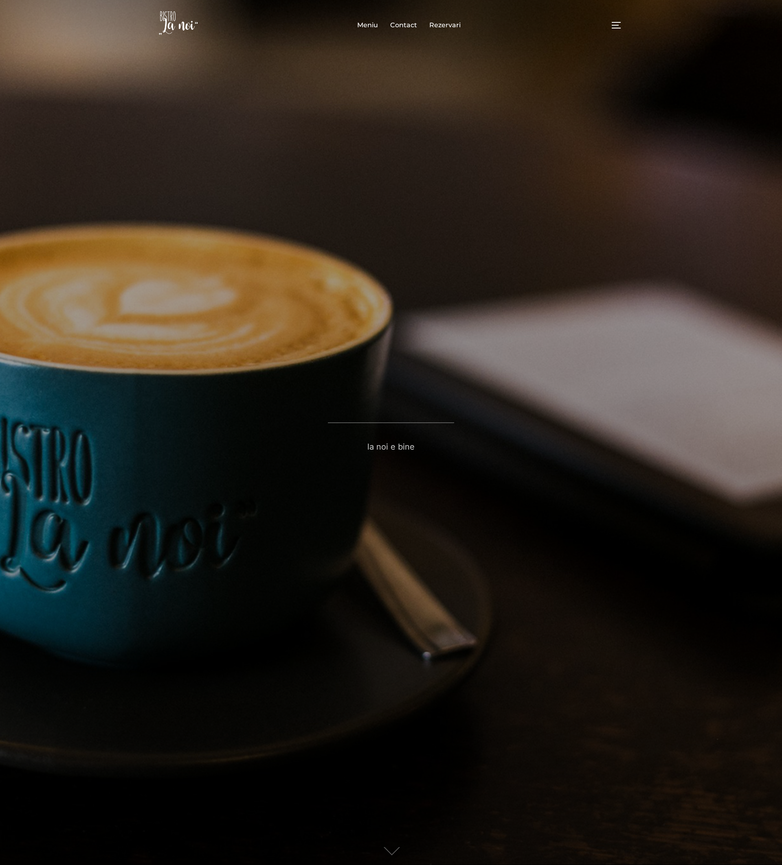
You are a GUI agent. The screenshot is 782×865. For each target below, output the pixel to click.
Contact (403, 25)
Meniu (367, 25)
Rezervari (445, 25)
